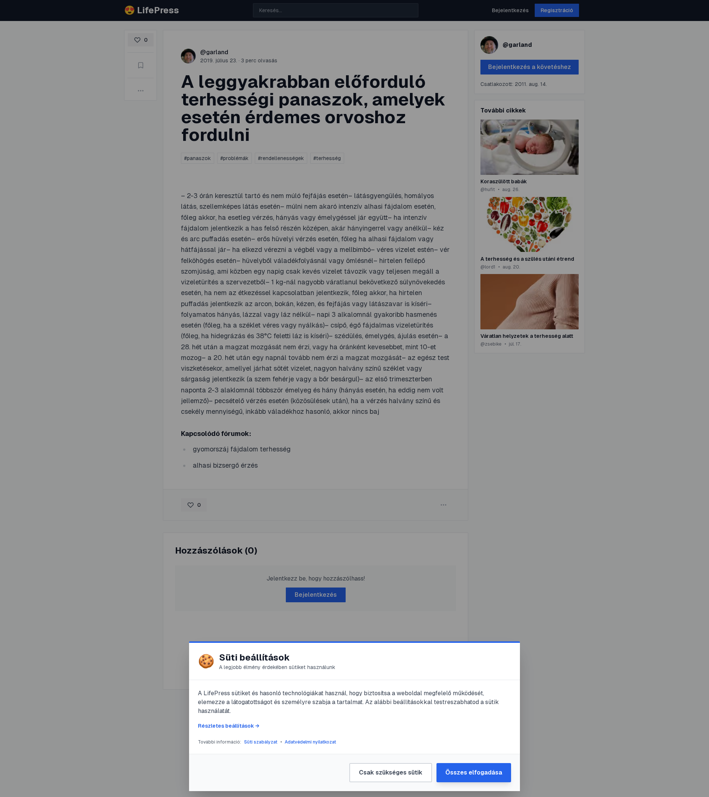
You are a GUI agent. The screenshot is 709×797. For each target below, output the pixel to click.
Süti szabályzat (260, 742)
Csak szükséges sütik (390, 772)
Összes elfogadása (473, 772)
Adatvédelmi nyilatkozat (310, 742)
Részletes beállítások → (228, 726)
